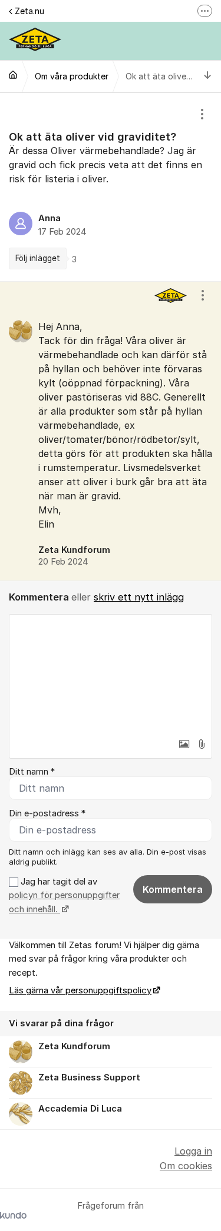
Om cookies (186, 1166)
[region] (110, 187)
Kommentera (173, 889)
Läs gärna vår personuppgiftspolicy (80, 990)
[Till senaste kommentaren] (207, 76)
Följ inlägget (37, 258)
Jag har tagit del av (64, 895)
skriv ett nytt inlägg (139, 597)
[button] (184, 744)
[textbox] (110, 673)
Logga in (193, 1151)
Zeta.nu (29, 11)
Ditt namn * (32, 771)
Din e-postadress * (47, 813)
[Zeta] (13, 74)
